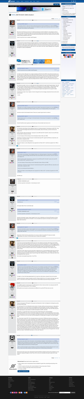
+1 (12, 347)
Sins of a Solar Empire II (31, 383)
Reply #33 (19, 179)
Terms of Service (41, 397)
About (50, 379)
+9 (12, 53)
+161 (12, 138)
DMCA (45, 397)
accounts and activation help (66, 87)
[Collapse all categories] (74, 18)
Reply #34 (18, 196)
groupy (72, 85)
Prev (57, 18)
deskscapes (66, 86)
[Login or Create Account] (71, 1)
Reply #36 (18, 240)
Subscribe (73, 392)
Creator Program (51, 387)
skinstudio (71, 90)
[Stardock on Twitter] (64, 55)
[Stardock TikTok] (68, 57)
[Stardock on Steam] (73, 55)
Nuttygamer (12, 70)
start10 (72, 87)
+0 (12, 191)
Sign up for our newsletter (53, 392)
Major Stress (12, 132)
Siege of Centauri (30, 388)
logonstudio (63, 94)
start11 (68, 90)
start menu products (65, 83)
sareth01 (12, 89)
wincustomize (68, 89)
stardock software (71, 83)
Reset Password (71, 384)
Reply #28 (18, 64)
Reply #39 (18, 301)
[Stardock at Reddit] (65, 57)
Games (22, 1)
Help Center (70, 379)
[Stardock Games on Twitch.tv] (69, 55)
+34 (12, 76)
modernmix (71, 94)
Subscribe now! (68, 49)
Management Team (52, 382)
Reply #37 (18, 261)
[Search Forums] (75, 1)
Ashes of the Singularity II (31, 379)
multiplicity (67, 85)
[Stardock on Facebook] (66, 55)
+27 (12, 295)
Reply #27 (18, 40)
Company (51, 377)
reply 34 (26, 227)
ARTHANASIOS (12, 341)
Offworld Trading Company (32, 387)
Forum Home (12, 6)
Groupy (9, 387)
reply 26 (26, 68)
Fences (9, 383)
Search (16, 6)
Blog (34, 1)
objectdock (63, 85)
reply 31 (24, 152)
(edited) (38, 40)
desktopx (63, 89)
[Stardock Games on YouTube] (67, 55)
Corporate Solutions (11, 380)
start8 (63, 86)
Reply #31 (18, 126)
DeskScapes (10, 384)
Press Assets (51, 386)
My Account (70, 380)
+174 (12, 32)
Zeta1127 (12, 46)
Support (38, 1)
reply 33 (29, 209)
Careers (50, 383)
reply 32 (26, 200)
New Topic (56, 4)
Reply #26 (18, 20)
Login (19, 6)
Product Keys (71, 383)
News (31, 1)
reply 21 (26, 339)
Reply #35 (18, 223)
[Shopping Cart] (73, 1)
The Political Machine (31, 386)
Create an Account (71, 382)
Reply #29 (18, 83)
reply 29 (26, 116)
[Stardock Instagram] (71, 55)
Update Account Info (72, 386)
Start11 (9, 382)
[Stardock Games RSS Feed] (72, 57)
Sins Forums (35, 20)
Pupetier (12, 289)
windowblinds (67, 82)
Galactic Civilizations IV (31, 382)
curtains (68, 94)
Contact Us (50, 388)
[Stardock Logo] (11, 1)
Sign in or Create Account (23, 371)
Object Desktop (10, 379)
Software (17, 1)
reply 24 (25, 23)
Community (27, 1)
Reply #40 (18, 335)
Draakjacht (12, 26)
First (55, 18)
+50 (12, 95)
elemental (69, 93)
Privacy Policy (36, 397)
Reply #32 (18, 148)
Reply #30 (18, 101)
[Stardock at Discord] (67, 57)
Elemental (29, 380)
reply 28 (25, 105)
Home (10, 12)
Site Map (48, 397)
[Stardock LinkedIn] (70, 57)
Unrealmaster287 (12, 185)
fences (63, 82)
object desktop (64, 93)
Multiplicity (9, 386)
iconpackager (64, 90)
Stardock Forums (35, 335)
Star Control (30, 384)
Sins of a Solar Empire (15, 12)
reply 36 (24, 264)
